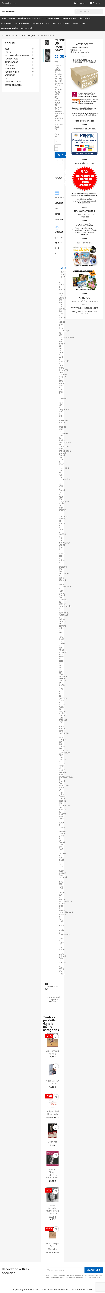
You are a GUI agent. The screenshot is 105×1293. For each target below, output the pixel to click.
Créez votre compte (79, 52)
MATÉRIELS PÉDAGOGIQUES (30, 18)
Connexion (75, 50)
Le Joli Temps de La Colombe (52, 1246)
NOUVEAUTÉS (27, 28)
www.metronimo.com (84, 307)
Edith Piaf (52, 1141)
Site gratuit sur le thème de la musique (84, 312)
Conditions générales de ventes (84, 301)
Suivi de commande (79, 47)
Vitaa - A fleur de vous (52, 1082)
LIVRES (12, 18)
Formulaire (84, 216)
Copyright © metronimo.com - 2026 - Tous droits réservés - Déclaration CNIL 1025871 (52, 1289)
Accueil (10, 43)
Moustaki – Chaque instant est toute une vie (52, 1173)
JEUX (3, 18)
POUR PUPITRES (22, 23)
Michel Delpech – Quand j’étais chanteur (52, 1209)
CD (47, 23)
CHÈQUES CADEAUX (61, 23)
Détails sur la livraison (84, 120)
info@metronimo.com (84, 214)
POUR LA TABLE (52, 18)
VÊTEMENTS (38, 23)
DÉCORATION (84, 18)
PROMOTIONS (79, 23)
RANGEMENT (6, 23)
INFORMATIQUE (69, 18)
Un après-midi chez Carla (52, 1112)
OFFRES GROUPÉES (9, 28)
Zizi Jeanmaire (52, 1051)
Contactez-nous (9, 3)
